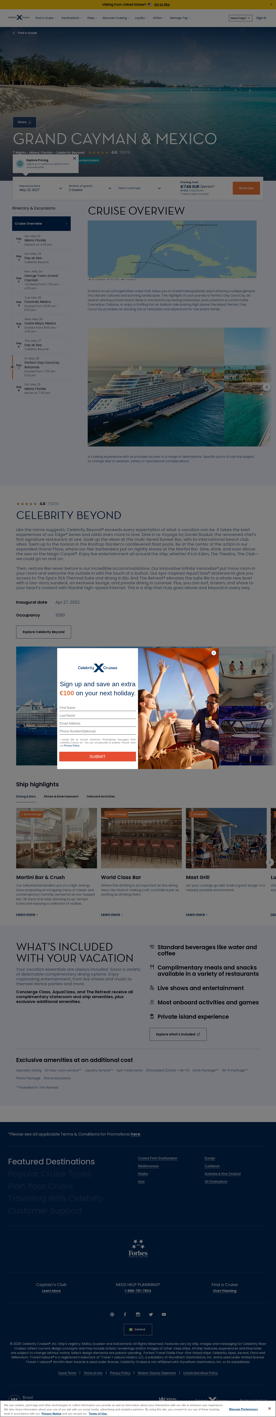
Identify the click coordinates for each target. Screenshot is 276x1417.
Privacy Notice (51, 1413)
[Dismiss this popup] (214, 653)
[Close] (269, 1408)
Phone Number (69, 732)
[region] (138, 1408)
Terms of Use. (98, 1413)
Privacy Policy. (72, 745)
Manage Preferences (243, 1409)
